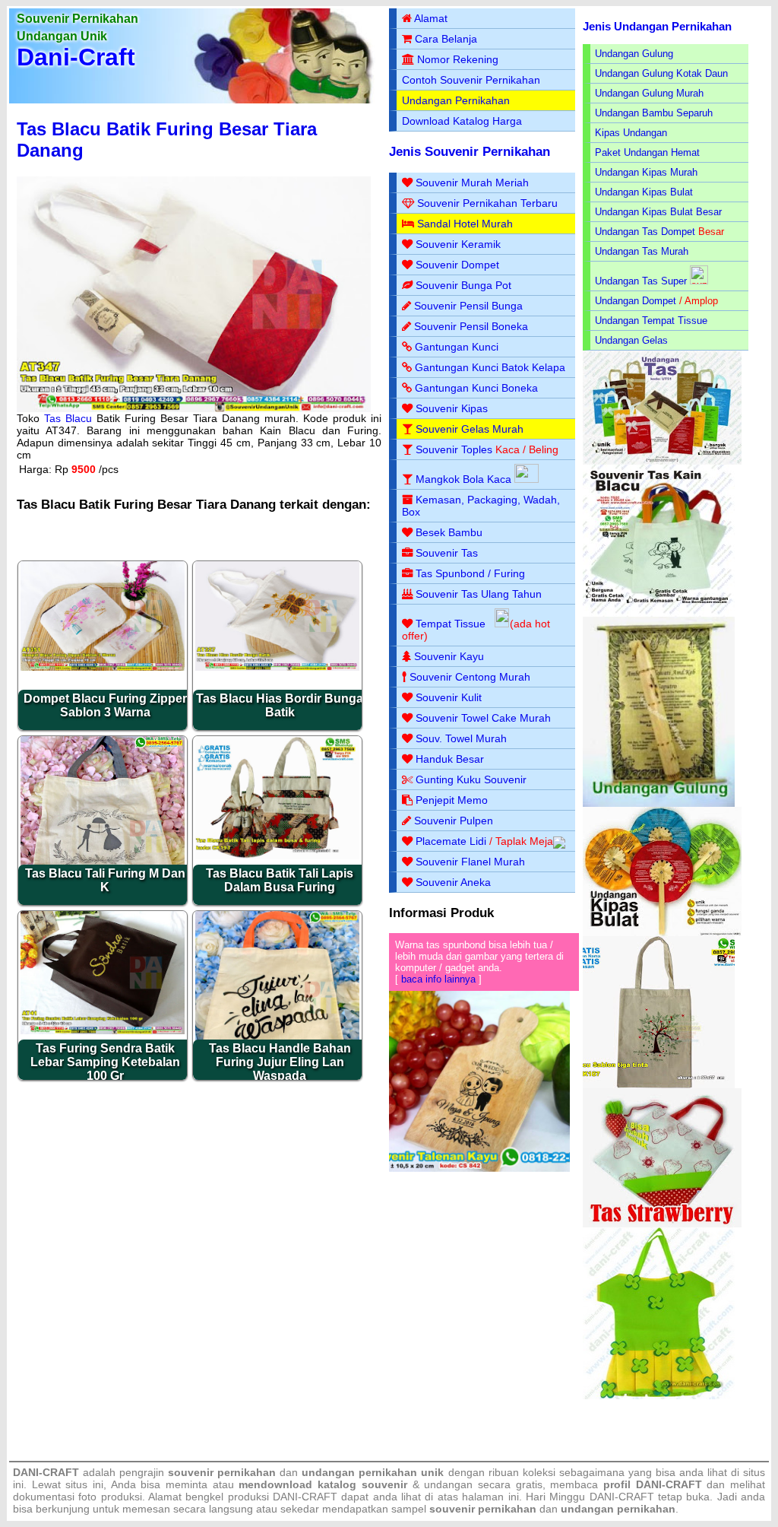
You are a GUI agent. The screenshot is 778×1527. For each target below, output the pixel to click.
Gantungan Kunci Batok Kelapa (490, 367)
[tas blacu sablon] (659, 1084)
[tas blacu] (659, 613)
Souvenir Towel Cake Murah (483, 718)
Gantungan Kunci (456, 347)
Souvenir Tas (447, 553)
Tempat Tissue (450, 623)
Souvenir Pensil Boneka (471, 326)
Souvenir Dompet (457, 265)
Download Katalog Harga (462, 121)
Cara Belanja (446, 39)
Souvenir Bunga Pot (463, 285)
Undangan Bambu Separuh (654, 113)
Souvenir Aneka (453, 882)
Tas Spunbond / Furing (470, 573)
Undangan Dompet (635, 300)
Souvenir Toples (454, 449)
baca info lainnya (438, 979)
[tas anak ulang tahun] (659, 1396)
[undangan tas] (662, 461)
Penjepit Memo (452, 800)
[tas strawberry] (662, 1224)
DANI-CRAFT (622, 1496)
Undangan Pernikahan (456, 100)
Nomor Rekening (457, 59)
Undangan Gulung (634, 53)
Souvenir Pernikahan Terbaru (487, 203)
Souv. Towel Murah (461, 738)
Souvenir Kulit (449, 697)
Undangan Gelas (631, 340)
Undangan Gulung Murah (649, 93)
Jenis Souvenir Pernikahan (469, 151)
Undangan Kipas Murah (646, 172)
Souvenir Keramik (458, 244)
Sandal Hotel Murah (465, 223)
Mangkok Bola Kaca (465, 479)
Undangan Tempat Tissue (651, 320)
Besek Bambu (449, 532)
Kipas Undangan (631, 132)
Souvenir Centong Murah (470, 677)
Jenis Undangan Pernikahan (657, 26)
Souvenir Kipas (452, 408)
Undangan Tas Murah (641, 251)
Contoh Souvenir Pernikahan (471, 80)
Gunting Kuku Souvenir (471, 779)
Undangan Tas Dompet (645, 231)
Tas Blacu (68, 418)
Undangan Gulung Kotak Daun (661, 73)
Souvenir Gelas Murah (469, 429)
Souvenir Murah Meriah (472, 182)
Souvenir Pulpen (453, 820)
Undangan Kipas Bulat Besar (658, 211)
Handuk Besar (450, 759)
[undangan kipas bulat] (662, 932)
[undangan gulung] (659, 803)
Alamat (431, 18)
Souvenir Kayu (449, 656)
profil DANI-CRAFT (652, 1484)
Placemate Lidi (451, 841)
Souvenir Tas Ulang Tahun (479, 594)
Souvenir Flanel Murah (470, 862)
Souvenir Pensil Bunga (468, 306)
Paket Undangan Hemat (647, 152)
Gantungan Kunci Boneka (476, 388)
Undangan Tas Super (641, 281)
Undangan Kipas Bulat (644, 192)
